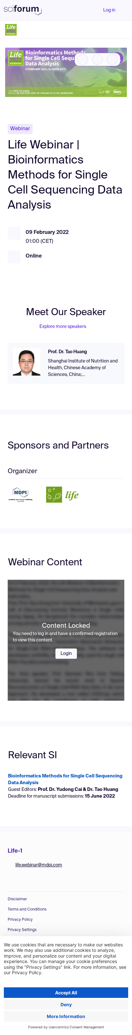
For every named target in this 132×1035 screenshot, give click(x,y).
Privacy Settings (22, 930)
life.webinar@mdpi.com (38, 865)
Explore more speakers (62, 326)
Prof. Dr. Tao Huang (67, 352)
